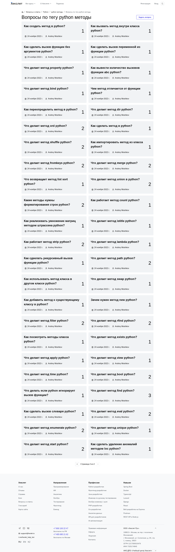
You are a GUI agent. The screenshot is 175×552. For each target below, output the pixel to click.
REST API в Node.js (130, 517)
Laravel (126, 498)
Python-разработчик (96, 487)
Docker (126, 490)
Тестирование (58, 502)
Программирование (61, 487)
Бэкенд (56, 509)
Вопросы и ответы (33, 12)
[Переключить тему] (162, 3)
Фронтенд (57, 506)
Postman (126, 513)
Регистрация (145, 4)
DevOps (56, 498)
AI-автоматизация (95, 521)
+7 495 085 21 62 (60, 534)
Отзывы (21, 490)
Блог (20, 498)
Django (126, 502)
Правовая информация (97, 528)
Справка (21, 494)
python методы (57, 12)
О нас (20, 487)
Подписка (60, 4)
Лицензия (92, 536)
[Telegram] (19, 528)
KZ (29, 542)
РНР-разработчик (95, 506)
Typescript (127, 494)
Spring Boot (127, 487)
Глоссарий (22, 506)
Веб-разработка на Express (134, 509)
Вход (156, 4)
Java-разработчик (95, 494)
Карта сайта (23, 509)
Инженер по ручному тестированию (102, 498)
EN (24, 542)
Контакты (92, 540)
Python (45, 12)
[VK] (28, 528)
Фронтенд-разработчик (97, 490)
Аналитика (57, 494)
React (125, 506)
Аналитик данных (95, 513)
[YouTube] (24, 528)
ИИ (54, 490)
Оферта (91, 532)
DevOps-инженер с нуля (97, 502)
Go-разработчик (94, 509)
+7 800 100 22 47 (60, 528)
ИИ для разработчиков (97, 517)
